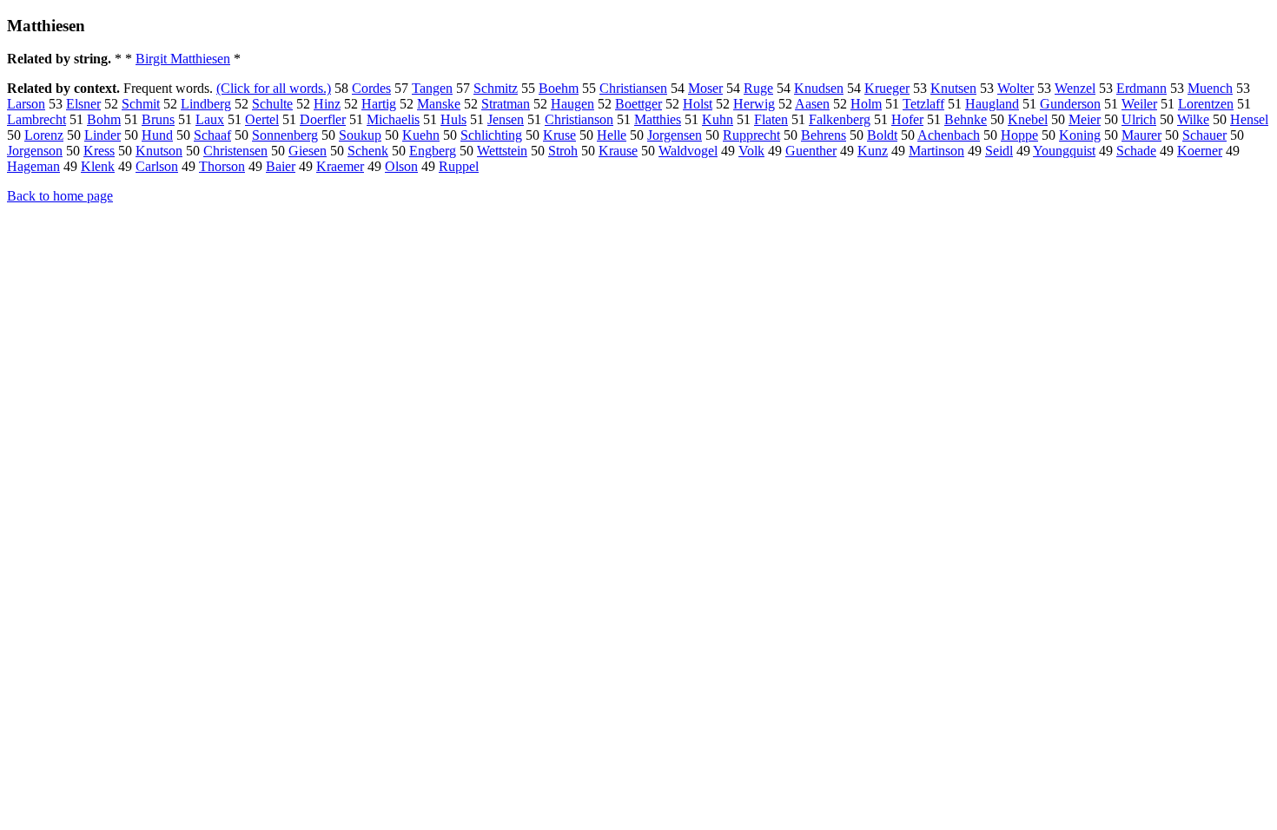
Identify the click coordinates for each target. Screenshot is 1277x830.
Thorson (222, 166)
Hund (157, 135)
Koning (1080, 135)
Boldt (882, 135)
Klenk (98, 166)
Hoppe (1019, 135)
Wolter (1015, 88)
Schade (1136, 150)
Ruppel (459, 166)
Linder (102, 135)
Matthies (657, 119)
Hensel (1249, 119)
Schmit (141, 103)
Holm (866, 103)
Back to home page (60, 195)
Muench (1210, 88)
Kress (99, 150)
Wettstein (502, 150)
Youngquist (1064, 150)
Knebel (1028, 119)
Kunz (872, 150)
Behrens (823, 135)
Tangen (432, 88)
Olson (401, 166)
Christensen (235, 150)
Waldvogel (688, 150)
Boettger (638, 103)
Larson (26, 103)
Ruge (758, 88)
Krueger (887, 88)
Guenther (811, 150)
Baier (280, 166)
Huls (453, 119)
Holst (697, 103)
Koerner (1199, 150)
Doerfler (323, 119)
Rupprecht (751, 135)
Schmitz (495, 88)
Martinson (936, 150)
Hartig (378, 103)
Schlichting (491, 135)
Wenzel (1075, 88)
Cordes (371, 88)
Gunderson (1070, 103)
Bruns (158, 119)
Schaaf (212, 135)
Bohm (104, 119)
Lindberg (206, 103)
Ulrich (1139, 119)
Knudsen (819, 88)
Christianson (579, 119)
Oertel (262, 119)
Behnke (965, 119)
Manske (438, 103)
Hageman (33, 166)
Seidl (999, 150)
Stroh (563, 150)
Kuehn (421, 135)
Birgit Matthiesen (183, 58)
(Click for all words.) (273, 88)
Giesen (307, 150)
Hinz (327, 103)
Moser (705, 88)
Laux (209, 119)
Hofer (907, 119)
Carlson (157, 166)
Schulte (272, 103)
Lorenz (43, 135)
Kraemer (340, 166)
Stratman (505, 103)
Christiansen (633, 88)
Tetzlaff (923, 103)
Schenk (367, 150)
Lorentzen (1206, 103)
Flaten (771, 119)
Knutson (159, 150)
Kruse (559, 135)
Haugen (572, 103)
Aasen (812, 103)
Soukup (360, 135)
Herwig (754, 103)
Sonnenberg (285, 135)
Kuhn (717, 119)
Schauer (1204, 135)
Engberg (432, 150)
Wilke (1193, 119)
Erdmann (1141, 88)
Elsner (83, 103)
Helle (611, 135)
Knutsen (953, 88)
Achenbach (948, 135)
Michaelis (393, 119)
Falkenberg (839, 119)
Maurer (1141, 135)
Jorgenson (35, 150)
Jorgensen (674, 135)
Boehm (559, 88)
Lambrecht (36, 119)
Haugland (992, 103)
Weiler (1139, 103)
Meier (1085, 119)
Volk (751, 150)
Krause (618, 150)
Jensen (505, 119)
